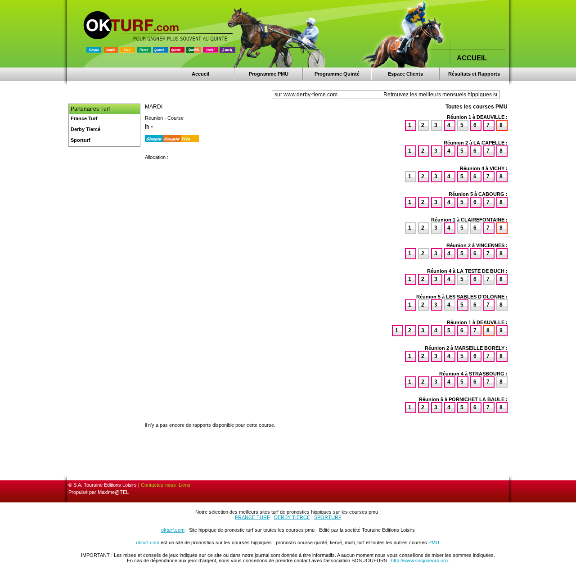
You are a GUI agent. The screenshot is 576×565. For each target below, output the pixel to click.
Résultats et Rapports (474, 74)
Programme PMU (268, 74)
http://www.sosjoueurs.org (419, 560)
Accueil (200, 74)
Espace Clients (405, 74)
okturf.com (172, 530)
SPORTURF (328, 517)
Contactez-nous (158, 485)
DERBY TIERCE (292, 517)
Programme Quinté (337, 74)
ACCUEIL (472, 58)
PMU (433, 542)
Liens (184, 485)
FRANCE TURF (252, 517)
